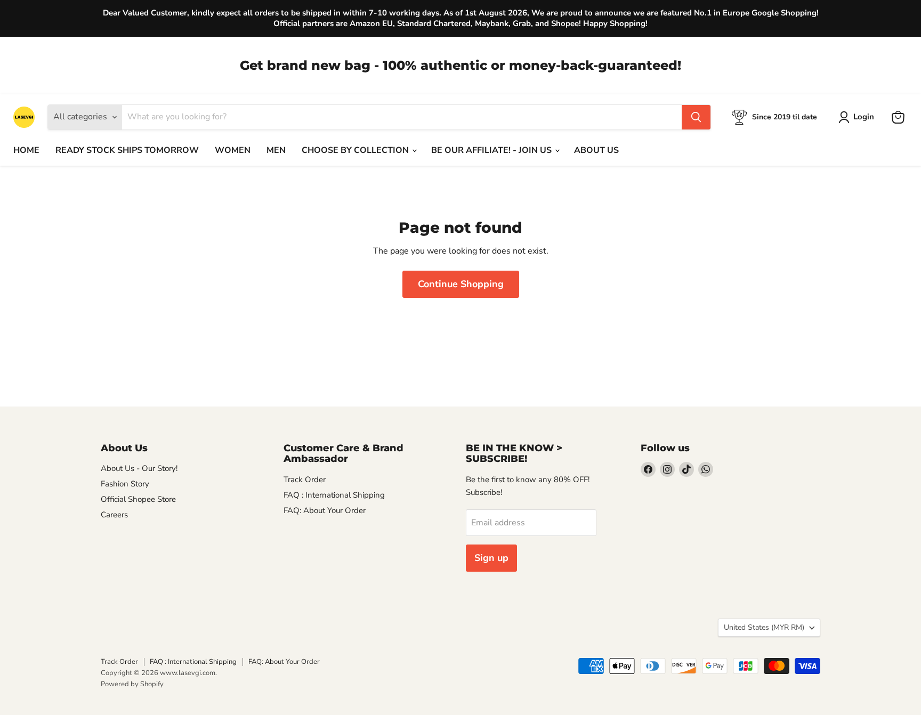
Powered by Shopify (132, 684)
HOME (26, 150)
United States (764, 627)
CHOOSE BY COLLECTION (356, 150)
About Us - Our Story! (139, 468)
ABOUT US (596, 150)
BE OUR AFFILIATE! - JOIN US (492, 150)
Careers (114, 514)
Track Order (305, 479)
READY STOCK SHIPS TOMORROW (127, 150)
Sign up (491, 557)
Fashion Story (125, 483)
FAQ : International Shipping (334, 495)
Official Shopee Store (138, 499)
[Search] (696, 117)
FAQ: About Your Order (325, 510)
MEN (276, 150)
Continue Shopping (461, 284)
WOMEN (233, 150)
